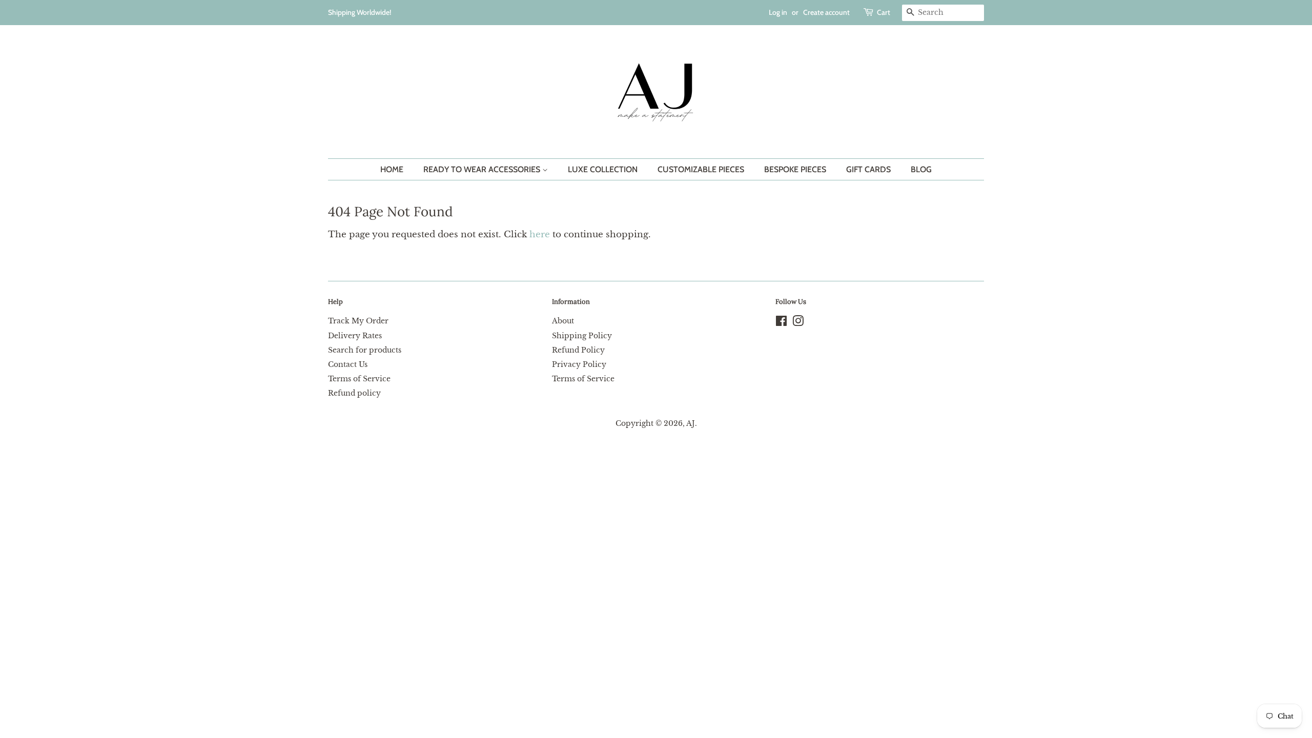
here (539, 234)
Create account (826, 12)
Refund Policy (578, 350)
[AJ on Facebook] (781, 322)
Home (391, 169)
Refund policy (354, 393)
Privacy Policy (579, 364)
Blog (921, 169)
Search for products (364, 350)
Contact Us (347, 364)
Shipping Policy (582, 335)
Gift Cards (868, 169)
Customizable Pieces (701, 169)
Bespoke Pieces (795, 169)
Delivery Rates (355, 335)
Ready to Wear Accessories (482, 169)
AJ (690, 423)
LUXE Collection (603, 169)
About (563, 320)
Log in (778, 12)
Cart (883, 12)
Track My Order (358, 320)
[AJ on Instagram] (798, 322)
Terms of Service (359, 378)
